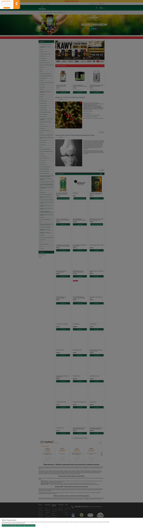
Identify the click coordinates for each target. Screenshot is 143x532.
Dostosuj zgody (20, 525)
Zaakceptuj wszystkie (30, 525)
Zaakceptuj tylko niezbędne (9, 525)
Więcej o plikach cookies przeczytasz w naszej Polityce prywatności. (13, 522)
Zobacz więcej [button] (6, 7)
